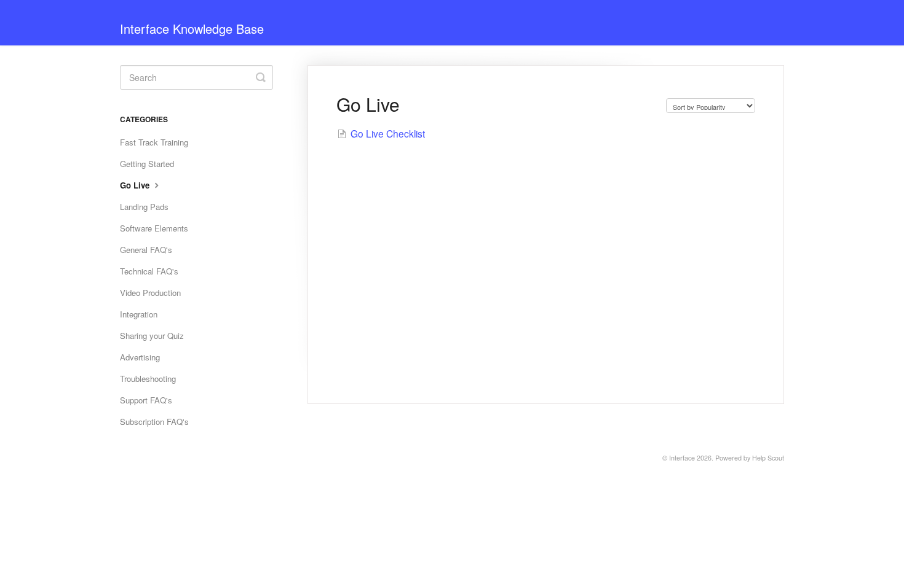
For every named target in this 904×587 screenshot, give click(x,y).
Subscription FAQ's (154, 421)
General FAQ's (146, 249)
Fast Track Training (154, 142)
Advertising (140, 357)
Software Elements (154, 228)
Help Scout (768, 457)
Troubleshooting (148, 378)
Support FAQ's (146, 400)
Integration (138, 314)
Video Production (150, 292)
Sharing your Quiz (152, 335)
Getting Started (147, 163)
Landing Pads (144, 206)
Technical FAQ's (149, 271)
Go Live (136, 185)
